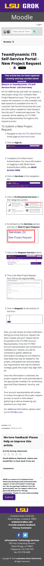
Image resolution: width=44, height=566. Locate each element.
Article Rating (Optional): (15, 451)
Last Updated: (5, 428)
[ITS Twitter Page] (25, 535)
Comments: (8, 468)
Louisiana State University (28, 558)
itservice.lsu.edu (27, 136)
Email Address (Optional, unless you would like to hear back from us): (20, 459)
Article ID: (4, 425)
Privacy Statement (22, 527)
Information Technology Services (22, 540)
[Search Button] (34, 31)
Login (39, 24)
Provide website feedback (22, 524)
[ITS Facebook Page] (18, 535)
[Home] (4, 31)
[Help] (8, 31)
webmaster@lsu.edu (22, 522)
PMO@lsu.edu (16, 412)
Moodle (22, 17)
